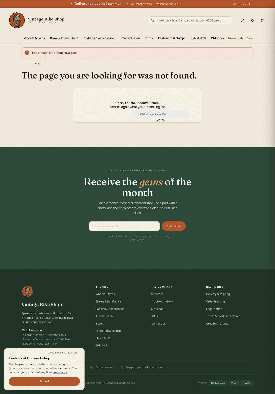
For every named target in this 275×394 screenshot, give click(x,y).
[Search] (152, 20)
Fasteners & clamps (171, 38)
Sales (250, 38)
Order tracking (215, 301)
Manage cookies (126, 383)
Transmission (130, 38)
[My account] (243, 20)
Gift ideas (157, 309)
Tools (149, 38)
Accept (44, 381)
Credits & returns (217, 323)
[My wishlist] (252, 20)
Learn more (60, 372)
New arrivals (235, 38)
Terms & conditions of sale (223, 316)
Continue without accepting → (65, 352)
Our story (157, 294)
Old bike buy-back (162, 301)
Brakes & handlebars (64, 38)
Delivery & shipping (218, 294)
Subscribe (174, 226)
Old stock (217, 38)
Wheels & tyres (34, 38)
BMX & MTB (198, 38)
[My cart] (262, 20)
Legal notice (214, 309)
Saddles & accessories (100, 38)
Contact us (158, 323)
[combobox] (193, 20)
